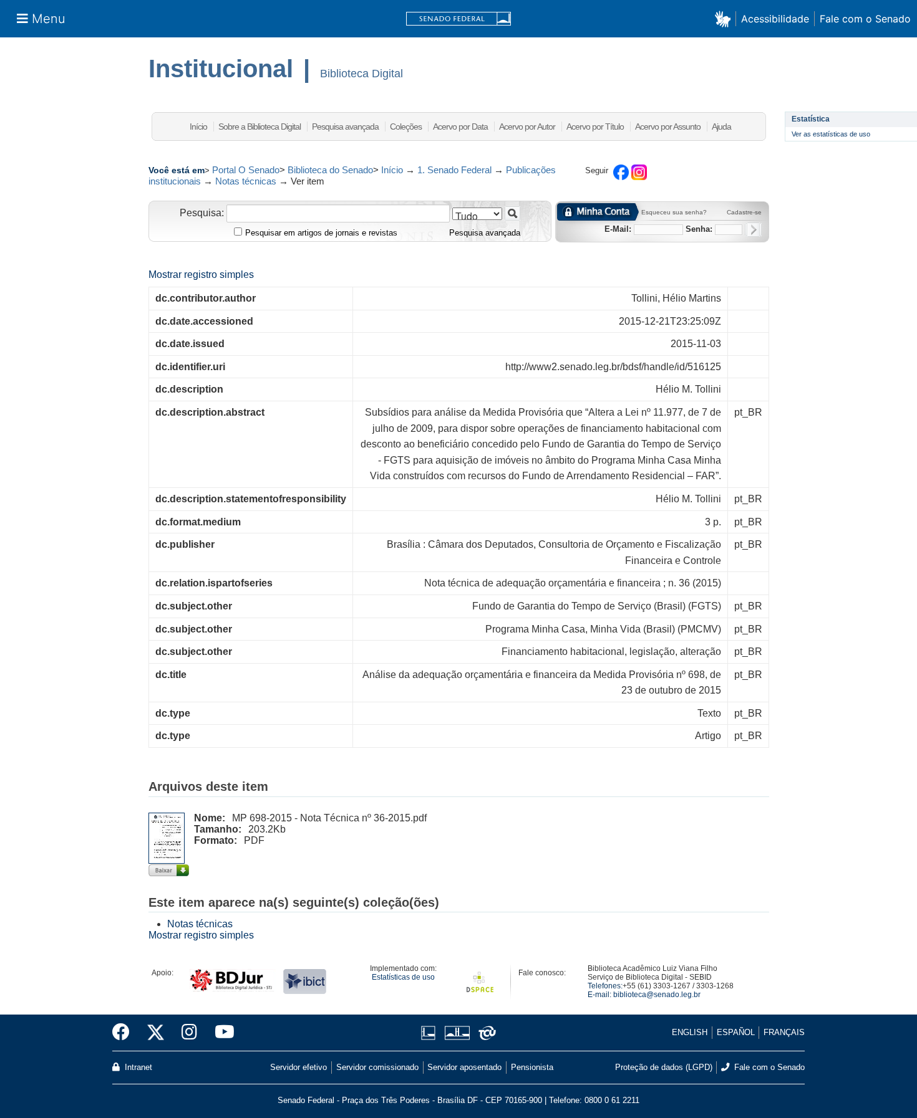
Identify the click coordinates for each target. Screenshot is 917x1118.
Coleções (406, 126)
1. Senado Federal (454, 170)
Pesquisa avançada (345, 126)
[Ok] (753, 229)
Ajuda (721, 126)
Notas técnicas (245, 181)
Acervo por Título (595, 126)
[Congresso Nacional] (457, 1033)
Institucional (220, 68)
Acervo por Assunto (668, 126)
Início (198, 126)
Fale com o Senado (865, 18)
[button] (725, 18)
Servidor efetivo (298, 1067)
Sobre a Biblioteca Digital (259, 126)
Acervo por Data (460, 126)
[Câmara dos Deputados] (430, 1033)
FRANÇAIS (784, 1032)
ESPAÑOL (736, 1032)
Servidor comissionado (377, 1067)
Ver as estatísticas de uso (831, 134)
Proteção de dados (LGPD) (663, 1067)
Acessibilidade (775, 18)
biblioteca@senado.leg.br (657, 994)
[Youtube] (220, 1033)
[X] (155, 1033)
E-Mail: (617, 229)
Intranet (137, 1067)
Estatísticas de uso (403, 977)
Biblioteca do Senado (330, 170)
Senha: (699, 229)
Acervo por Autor (527, 126)
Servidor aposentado (464, 1067)
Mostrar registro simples (201, 274)
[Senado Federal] (458, 19)
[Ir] (512, 213)
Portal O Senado (245, 170)
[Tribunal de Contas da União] (485, 1033)
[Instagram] (189, 1033)
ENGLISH (689, 1032)
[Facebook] (125, 1033)
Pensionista (532, 1067)
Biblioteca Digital (361, 73)
